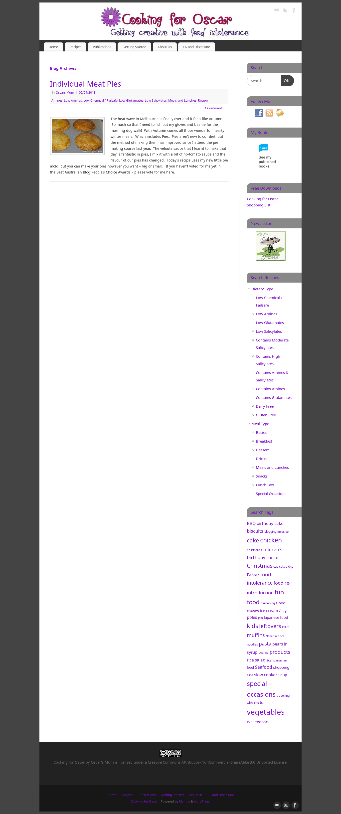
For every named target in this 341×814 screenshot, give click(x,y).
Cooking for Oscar (144, 801)
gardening (268, 603)
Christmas (259, 565)
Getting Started (134, 47)
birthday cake (270, 523)
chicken (271, 540)
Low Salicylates (156, 100)
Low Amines (73, 100)
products (280, 652)
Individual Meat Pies (85, 84)
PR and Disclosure (196, 47)
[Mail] (276, 10)
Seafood (263, 667)
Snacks (262, 476)
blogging (270, 531)
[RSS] (285, 10)
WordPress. (201, 801)
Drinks (261, 458)
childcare (253, 550)
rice (250, 660)
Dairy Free (265, 406)
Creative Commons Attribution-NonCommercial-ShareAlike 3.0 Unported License (217, 762)
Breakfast (264, 441)
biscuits (255, 531)
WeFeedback (258, 721)
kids (252, 626)
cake (253, 540)
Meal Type (260, 423)
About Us (165, 47)
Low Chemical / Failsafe (100, 100)
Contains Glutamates (274, 397)
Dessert (262, 449)
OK (285, 80)
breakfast (283, 531)
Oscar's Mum (102, 762)
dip (291, 566)
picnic (264, 652)
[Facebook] (294, 10)
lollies (285, 627)
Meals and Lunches (182, 100)
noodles (252, 644)
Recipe (203, 100)
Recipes (75, 47)
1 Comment (213, 108)
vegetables (266, 712)
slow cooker (265, 674)
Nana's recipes (275, 636)
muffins (256, 635)
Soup (282, 674)
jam (260, 618)
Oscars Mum (65, 92)
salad (260, 660)
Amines (56, 100)
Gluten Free (266, 414)
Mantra (184, 801)
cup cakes (280, 566)
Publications (102, 47)
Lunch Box (265, 484)
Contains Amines (270, 388)
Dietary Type (262, 288)
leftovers (270, 626)
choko (272, 557)
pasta (265, 643)
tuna (264, 702)
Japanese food (276, 617)
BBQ (251, 523)
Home (53, 47)
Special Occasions (271, 493)
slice (250, 675)
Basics (261, 432)
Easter (253, 575)
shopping (281, 667)
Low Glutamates (131, 100)
